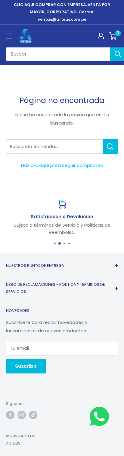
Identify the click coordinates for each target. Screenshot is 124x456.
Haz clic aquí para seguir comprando (62, 165)
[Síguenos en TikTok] (33, 415)
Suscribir (26, 366)
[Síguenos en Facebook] (10, 415)
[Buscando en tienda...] (110, 146)
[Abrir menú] (9, 36)
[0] (113, 36)
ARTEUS (13, 443)
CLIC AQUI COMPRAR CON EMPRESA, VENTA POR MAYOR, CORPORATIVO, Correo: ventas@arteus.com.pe (62, 12)
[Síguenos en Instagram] (21, 415)
